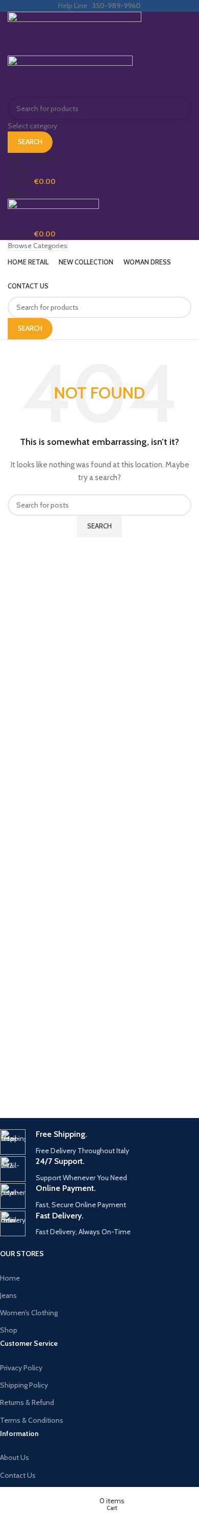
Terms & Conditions (31, 1420)
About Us (14, 1457)
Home (10, 1278)
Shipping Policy (24, 1385)
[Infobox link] (92, 1142)
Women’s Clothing (29, 1312)
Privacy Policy (21, 1367)
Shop (8, 1330)
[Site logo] (74, 33)
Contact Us (18, 1475)
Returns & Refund (27, 1402)
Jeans (8, 1295)
